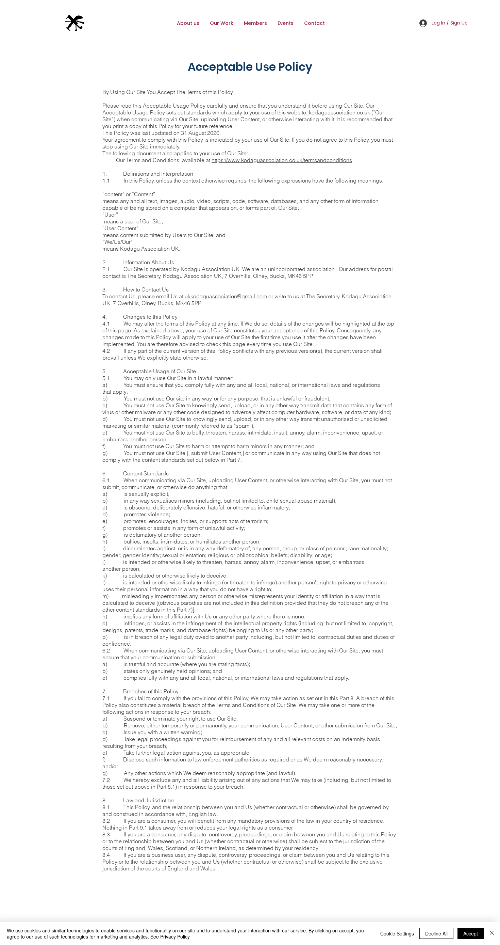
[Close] (492, 933)
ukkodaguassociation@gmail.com (226, 296)
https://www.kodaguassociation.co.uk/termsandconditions (282, 160)
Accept (470, 933)
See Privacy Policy (170, 936)
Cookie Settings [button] (397, 933)
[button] (255, 23)
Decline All (436, 933)
